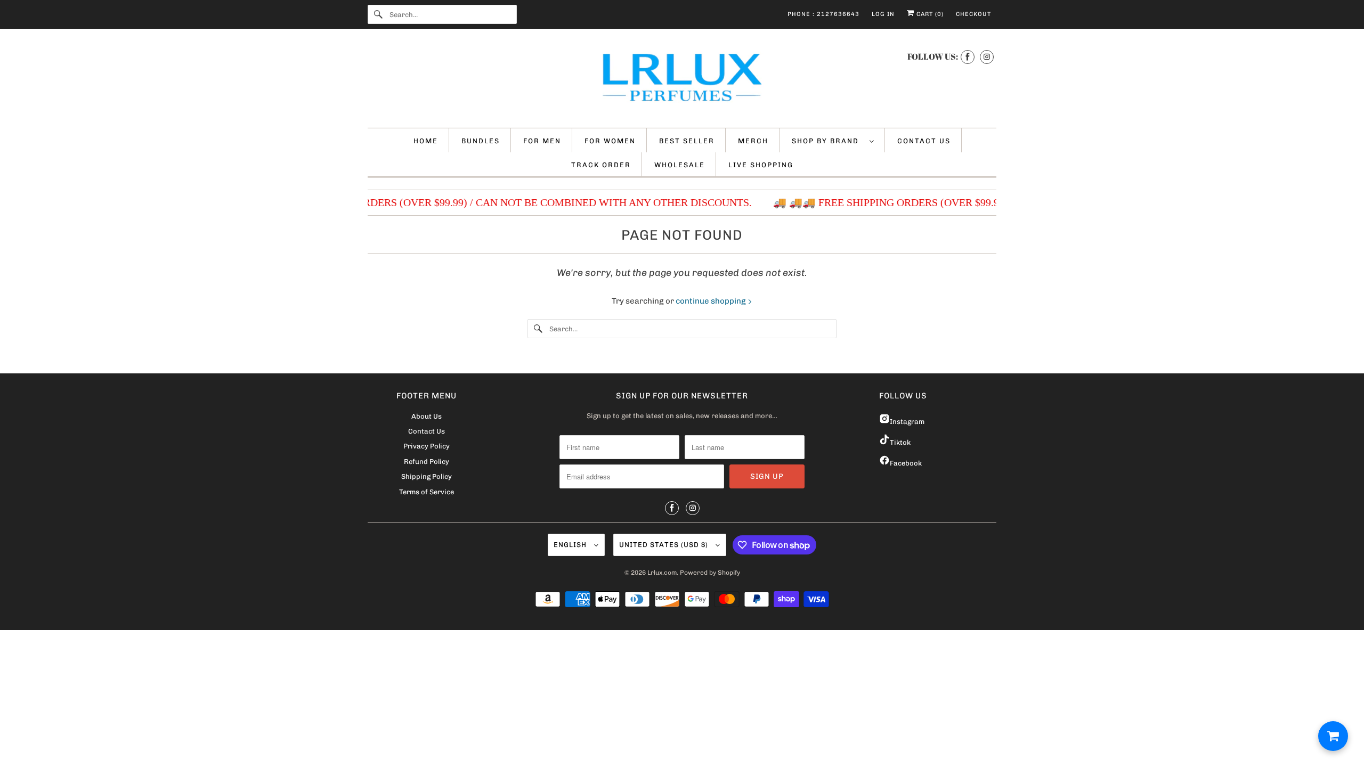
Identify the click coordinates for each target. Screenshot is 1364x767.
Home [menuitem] (425, 141)
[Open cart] (1333, 736)
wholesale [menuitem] (679, 165)
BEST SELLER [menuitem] (687, 141)
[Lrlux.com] (682, 80)
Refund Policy (426, 462)
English (571, 545)
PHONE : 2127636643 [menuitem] (823, 14)
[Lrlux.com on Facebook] (968, 57)
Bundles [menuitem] (480, 141)
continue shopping (712, 301)
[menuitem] (833, 140)
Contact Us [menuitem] (924, 141)
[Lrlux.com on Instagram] (987, 57)
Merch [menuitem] (753, 141)
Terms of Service (426, 492)
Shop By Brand (828, 141)
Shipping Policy (426, 476)
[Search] (378, 14)
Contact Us (426, 431)
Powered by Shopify (710, 572)
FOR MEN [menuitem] (542, 141)
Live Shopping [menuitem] (760, 165)
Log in (883, 14)
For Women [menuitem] (610, 141)
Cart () (929, 14)
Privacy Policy (426, 446)
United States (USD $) (664, 545)
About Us (426, 416)
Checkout (973, 14)
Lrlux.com (662, 572)
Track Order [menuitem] (601, 165)
